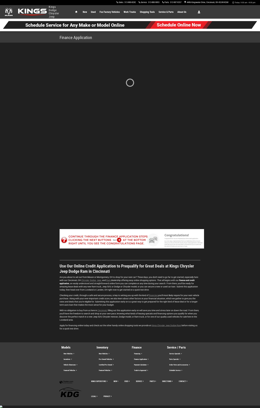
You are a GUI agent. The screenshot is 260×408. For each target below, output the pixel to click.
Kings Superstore (98, 381)
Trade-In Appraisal (140, 370)
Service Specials (175, 354)
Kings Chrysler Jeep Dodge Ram (166, 325)
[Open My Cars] (198, 12)
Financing (137, 354)
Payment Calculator (140, 365)
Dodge (93, 280)
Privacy (107, 396)
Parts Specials (174, 359)
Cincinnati (102, 310)
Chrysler (85, 280)
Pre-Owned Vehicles (106, 359)
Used (93, 12)
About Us (181, 12)
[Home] (9, 12)
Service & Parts (166, 12)
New (85, 12)
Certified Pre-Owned (106, 365)
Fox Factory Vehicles (110, 12)
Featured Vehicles (70, 370)
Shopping (147, 12)
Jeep (99, 280)
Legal (93, 396)
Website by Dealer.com (66, 382)
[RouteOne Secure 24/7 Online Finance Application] (132, 241)
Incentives (67, 359)
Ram (108, 280)
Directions (166, 381)
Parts (152, 381)
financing (153, 295)
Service (139, 381)
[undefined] (130, 25)
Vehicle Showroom (70, 365)
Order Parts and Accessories (179, 365)
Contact (182, 381)
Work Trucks (130, 12)
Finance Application (140, 359)
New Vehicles (68, 354)
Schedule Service (175, 370)
